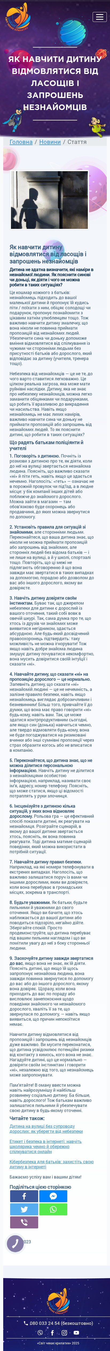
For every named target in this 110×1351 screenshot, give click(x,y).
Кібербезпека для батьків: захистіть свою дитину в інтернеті (52, 1164)
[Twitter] (24, 1209)
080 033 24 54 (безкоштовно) (61, 1323)
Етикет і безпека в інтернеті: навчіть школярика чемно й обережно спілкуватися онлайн (46, 1146)
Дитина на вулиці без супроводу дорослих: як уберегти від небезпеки (46, 1128)
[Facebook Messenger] (53, 1196)
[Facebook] (24, 1196)
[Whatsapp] (53, 1209)
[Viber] (40, 1332)
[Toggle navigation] (100, 17)
